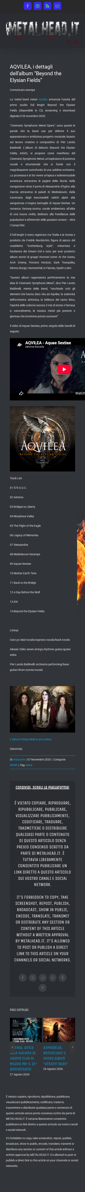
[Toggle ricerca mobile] (69, 42)
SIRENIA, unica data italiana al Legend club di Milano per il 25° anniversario (23, 1058)
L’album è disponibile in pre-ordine (30, 739)
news (29, 765)
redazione (19, 759)
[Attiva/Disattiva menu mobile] (77, 42)
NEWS (13, 765)
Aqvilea (43, 99)
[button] (12, 1047)
